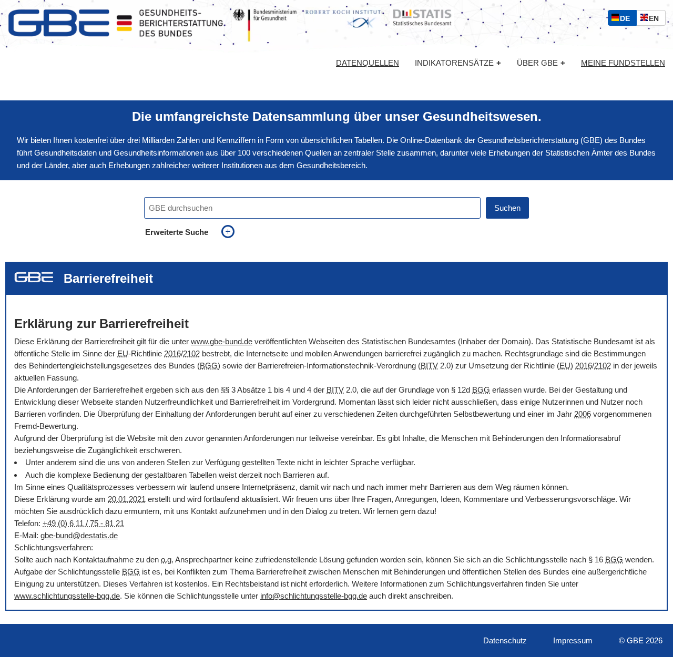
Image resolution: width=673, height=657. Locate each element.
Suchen (507, 207)
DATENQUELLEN (367, 63)
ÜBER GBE (541, 62)
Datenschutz (505, 640)
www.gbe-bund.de (221, 341)
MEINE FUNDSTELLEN (623, 63)
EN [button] (656, 20)
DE (627, 20)
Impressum (573, 640)
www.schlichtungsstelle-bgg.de (67, 595)
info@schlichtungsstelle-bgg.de (313, 595)
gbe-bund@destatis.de (79, 535)
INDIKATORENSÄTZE (458, 62)
